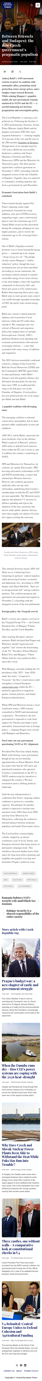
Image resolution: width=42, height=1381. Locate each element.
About (19, 1371)
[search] (32, 5)
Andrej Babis (28, 873)
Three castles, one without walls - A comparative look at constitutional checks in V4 (21, 1247)
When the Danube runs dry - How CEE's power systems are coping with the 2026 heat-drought (19, 1071)
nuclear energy (15, 1170)
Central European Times (10, 62)
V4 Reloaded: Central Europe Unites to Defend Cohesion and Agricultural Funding (19, 1329)
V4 (11, 1258)
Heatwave (30, 1082)
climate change (26, 1170)
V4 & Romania (24, 886)
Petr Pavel (8, 886)
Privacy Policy (31, 1371)
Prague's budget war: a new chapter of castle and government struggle (20, 985)
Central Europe (16, 1082)
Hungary (34, 1258)
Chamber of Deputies (28, 142)
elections (17, 880)
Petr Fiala (32, 880)
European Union (22, 1340)
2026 (12, 1340)
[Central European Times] (8, 5)
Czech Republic (10, 873)
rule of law (27, 1258)
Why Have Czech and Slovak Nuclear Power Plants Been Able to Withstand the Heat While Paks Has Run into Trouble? (20, 1155)
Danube (23, 1082)
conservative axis (10, 686)
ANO (5, 880)
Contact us (9, 1371)
